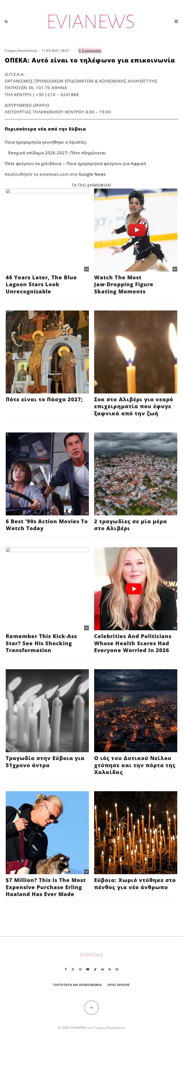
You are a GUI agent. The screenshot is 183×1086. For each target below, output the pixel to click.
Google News (92, 174)
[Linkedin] (102, 969)
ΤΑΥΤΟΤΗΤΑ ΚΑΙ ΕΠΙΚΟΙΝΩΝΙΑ (77, 985)
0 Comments (90, 50)
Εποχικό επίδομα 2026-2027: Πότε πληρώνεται (57, 152)
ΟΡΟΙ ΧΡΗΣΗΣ (118, 985)
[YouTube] (88, 969)
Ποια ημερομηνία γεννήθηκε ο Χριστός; (46, 142)
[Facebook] (66, 969)
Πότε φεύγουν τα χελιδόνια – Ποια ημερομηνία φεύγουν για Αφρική (75, 163)
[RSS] (109, 969)
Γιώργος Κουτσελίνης (21, 50)
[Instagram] (80, 969)
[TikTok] (95, 969)
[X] (73, 969)
